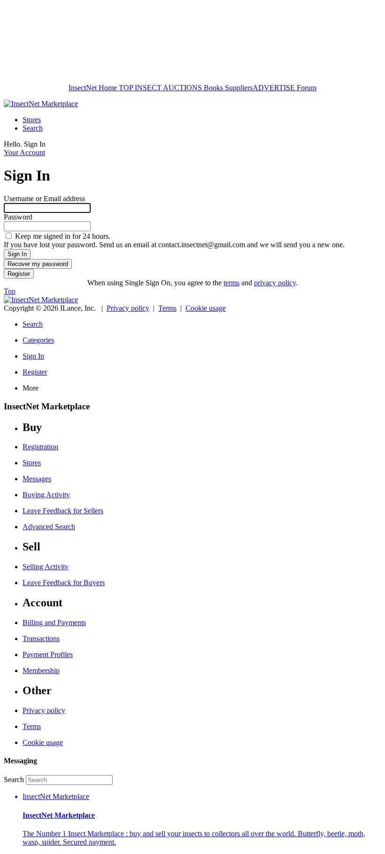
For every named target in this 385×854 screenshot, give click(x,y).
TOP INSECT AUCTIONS (159, 88)
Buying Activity (46, 495)
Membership (41, 670)
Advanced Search (49, 527)
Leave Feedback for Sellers (63, 511)
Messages (37, 479)
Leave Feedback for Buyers (64, 583)
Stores (32, 120)
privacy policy (275, 283)
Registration (40, 447)
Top (9, 291)
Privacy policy (128, 308)
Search (33, 128)
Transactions (41, 638)
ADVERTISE (274, 88)
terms (231, 283)
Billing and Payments (54, 623)
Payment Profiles (48, 654)
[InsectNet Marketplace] (41, 104)
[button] (202, 819)
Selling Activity (46, 567)
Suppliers (239, 88)
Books (213, 88)
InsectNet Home (93, 88)
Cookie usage (205, 308)
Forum (305, 88)
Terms (167, 308)
